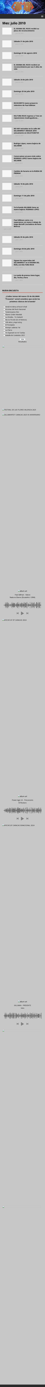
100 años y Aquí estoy (13, 322)
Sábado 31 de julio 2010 (23, 41)
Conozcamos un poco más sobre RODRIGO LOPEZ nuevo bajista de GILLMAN (27, 158)
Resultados (22, 342)
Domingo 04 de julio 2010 (24, 249)
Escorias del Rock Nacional (15, 309)
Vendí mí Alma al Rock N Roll (16, 307)
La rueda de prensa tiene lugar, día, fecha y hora (27, 276)
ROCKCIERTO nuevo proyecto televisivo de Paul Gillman (26, 104)
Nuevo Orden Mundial (13, 314)
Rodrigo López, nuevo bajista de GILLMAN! (27, 144)
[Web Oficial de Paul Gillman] (22, 12)
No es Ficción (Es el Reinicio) (16, 320)
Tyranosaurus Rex (12, 312)
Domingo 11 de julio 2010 (24, 196)
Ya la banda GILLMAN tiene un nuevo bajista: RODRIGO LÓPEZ (26, 208)
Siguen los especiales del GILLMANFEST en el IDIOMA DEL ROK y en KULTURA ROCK (26, 262)
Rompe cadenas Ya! (12, 327)
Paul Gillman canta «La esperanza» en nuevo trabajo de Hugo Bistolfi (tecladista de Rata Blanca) (27, 223)
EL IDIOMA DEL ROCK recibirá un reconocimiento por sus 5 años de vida (28, 67)
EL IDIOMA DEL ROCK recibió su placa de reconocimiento (26, 29)
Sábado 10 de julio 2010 (23, 184)
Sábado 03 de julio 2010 (23, 237)
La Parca (8, 330)
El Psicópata (10, 325)
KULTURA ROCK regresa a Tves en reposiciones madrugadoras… (28, 117)
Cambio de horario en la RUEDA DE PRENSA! (28, 172)
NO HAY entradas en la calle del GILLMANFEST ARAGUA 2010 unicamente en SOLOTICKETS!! (27, 130)
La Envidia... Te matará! (14, 317)
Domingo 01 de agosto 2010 (25, 53)
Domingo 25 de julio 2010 (24, 91)
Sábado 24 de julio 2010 (23, 80)
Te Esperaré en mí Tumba (15, 333)
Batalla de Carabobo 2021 (15, 335)
